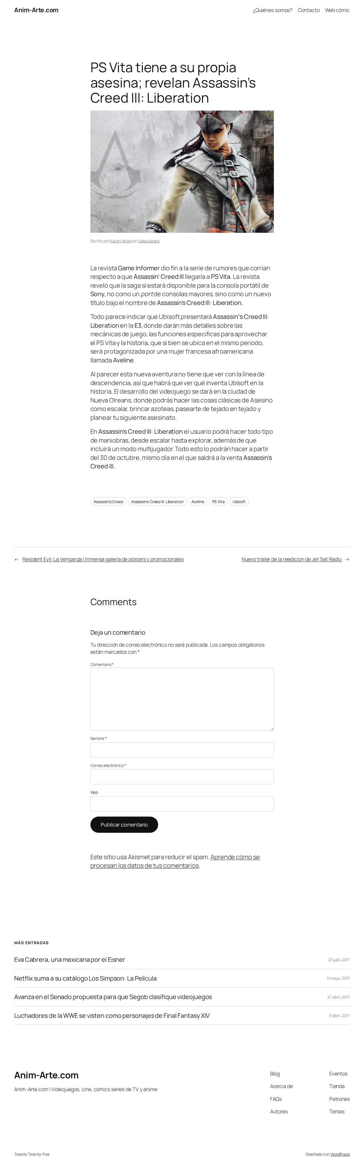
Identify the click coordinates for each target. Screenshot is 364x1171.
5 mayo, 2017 (338, 978)
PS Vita (218, 501)
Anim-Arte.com (36, 10)
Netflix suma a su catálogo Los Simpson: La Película (85, 978)
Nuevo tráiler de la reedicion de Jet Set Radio (292, 559)
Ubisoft (239, 501)
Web (94, 792)
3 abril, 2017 (339, 1015)
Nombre (98, 738)
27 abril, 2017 (338, 997)
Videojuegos (149, 241)
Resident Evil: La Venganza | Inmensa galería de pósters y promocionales (103, 559)
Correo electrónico (108, 765)
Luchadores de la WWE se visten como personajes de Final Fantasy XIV (112, 1015)
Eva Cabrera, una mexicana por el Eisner (69, 959)
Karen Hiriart (121, 241)
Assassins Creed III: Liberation (157, 501)
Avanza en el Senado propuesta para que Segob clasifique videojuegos (113, 996)
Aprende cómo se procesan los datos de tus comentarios (175, 861)
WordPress (340, 1154)
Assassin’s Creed (108, 501)
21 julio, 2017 (339, 959)
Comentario (102, 664)
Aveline (197, 501)
